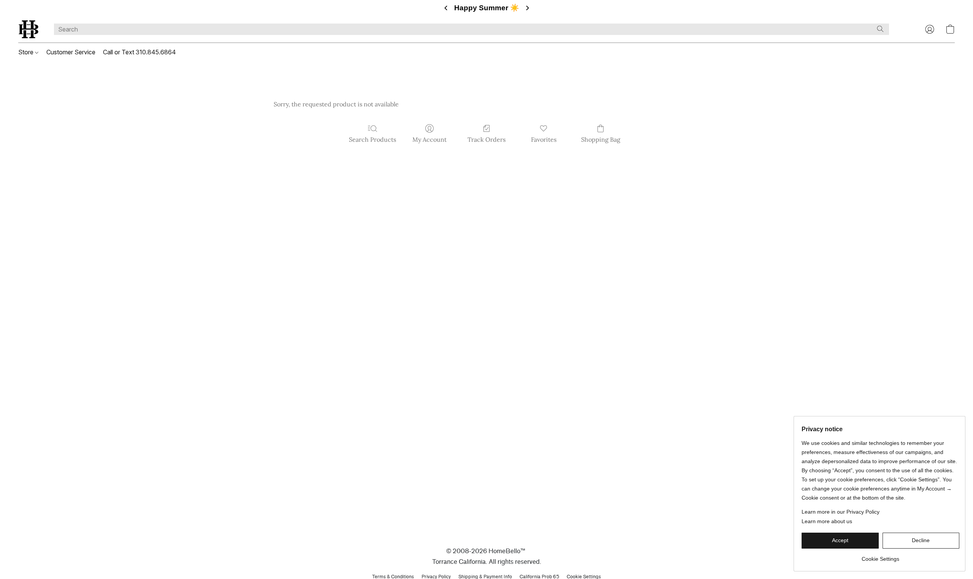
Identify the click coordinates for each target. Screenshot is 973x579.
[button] (28, 29)
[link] (880, 556)
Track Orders (486, 139)
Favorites (543, 139)
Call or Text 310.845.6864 (139, 52)
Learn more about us (827, 521)
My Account (429, 139)
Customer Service (70, 52)
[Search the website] (880, 29)
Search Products (372, 139)
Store (26, 52)
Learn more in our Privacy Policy (841, 512)
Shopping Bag (600, 139)
